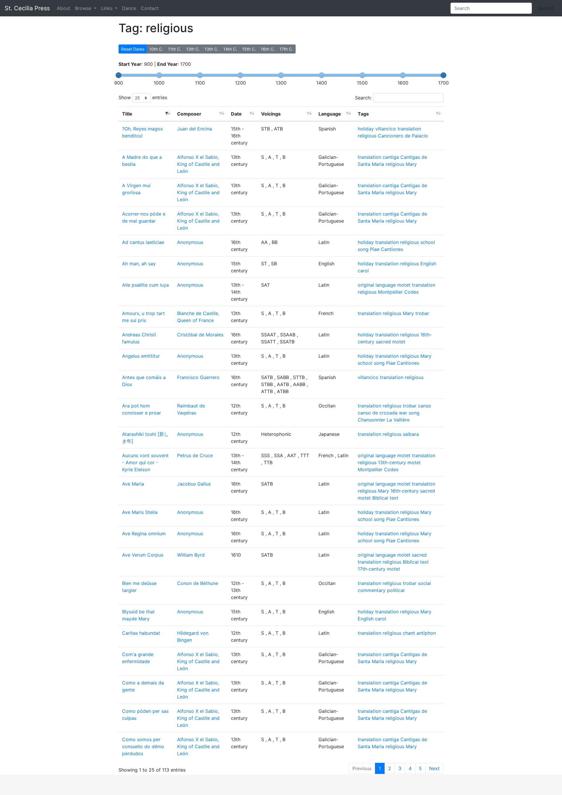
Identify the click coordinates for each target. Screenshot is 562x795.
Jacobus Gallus (194, 484)
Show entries (143, 97)
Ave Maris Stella (139, 512)
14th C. (230, 49)
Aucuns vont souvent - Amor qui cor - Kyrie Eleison (145, 462)
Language (329, 114)
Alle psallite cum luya (145, 285)
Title (127, 114)
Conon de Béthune (197, 583)
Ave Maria (133, 484)
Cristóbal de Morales (200, 335)
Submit (546, 8)
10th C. (156, 49)
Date (236, 114)
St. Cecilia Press (27, 8)
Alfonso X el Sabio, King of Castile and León (198, 164)
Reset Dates (132, 49)
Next (434, 768)
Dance (129, 8)
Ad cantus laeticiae (143, 242)
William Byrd (191, 555)
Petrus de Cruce (195, 455)
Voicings (271, 114)
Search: (363, 98)
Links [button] (107, 8)
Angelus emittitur (141, 356)
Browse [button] (84, 8)
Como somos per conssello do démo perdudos (143, 746)
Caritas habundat (141, 633)
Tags (363, 114)
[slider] (118, 75)
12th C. (193, 49)
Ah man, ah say (139, 263)
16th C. (268, 49)
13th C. (211, 49)
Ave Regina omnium (144, 533)
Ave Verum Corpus (142, 555)
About (63, 8)
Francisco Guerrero (198, 377)
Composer (189, 114)
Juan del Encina (194, 129)
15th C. (249, 49)
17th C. (286, 49)
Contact (150, 8)
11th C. (174, 49)
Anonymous (190, 242)
